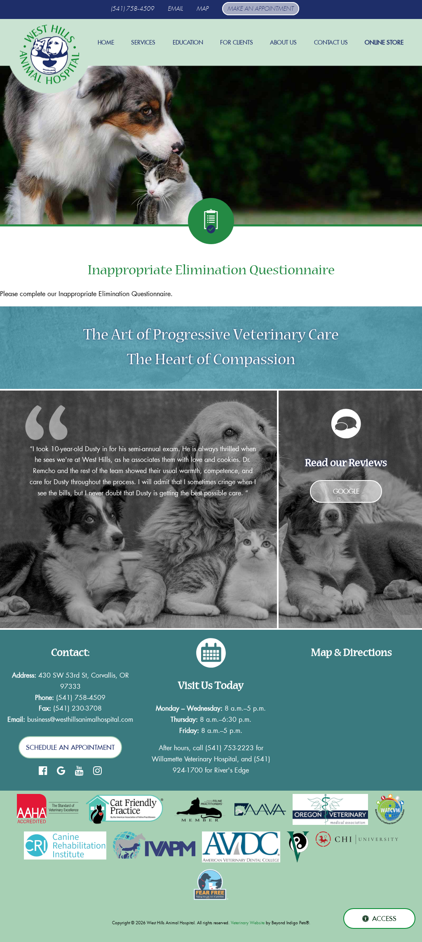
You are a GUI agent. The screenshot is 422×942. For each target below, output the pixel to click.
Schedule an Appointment (70, 747)
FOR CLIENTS (236, 42)
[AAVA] (260, 809)
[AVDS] (241, 846)
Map (203, 8)
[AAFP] (200, 809)
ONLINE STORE (384, 42)
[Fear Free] (211, 884)
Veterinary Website (248, 923)
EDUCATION (188, 42)
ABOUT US (283, 42)
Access (384, 918)
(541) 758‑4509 (132, 8)
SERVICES (143, 42)
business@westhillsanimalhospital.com (80, 719)
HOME (106, 42)
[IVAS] (298, 846)
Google (346, 491)
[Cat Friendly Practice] (125, 809)
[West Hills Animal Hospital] (49, 54)
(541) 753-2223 (229, 747)
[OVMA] (330, 809)
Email (175, 8)
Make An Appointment (260, 8)
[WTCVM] (390, 809)
